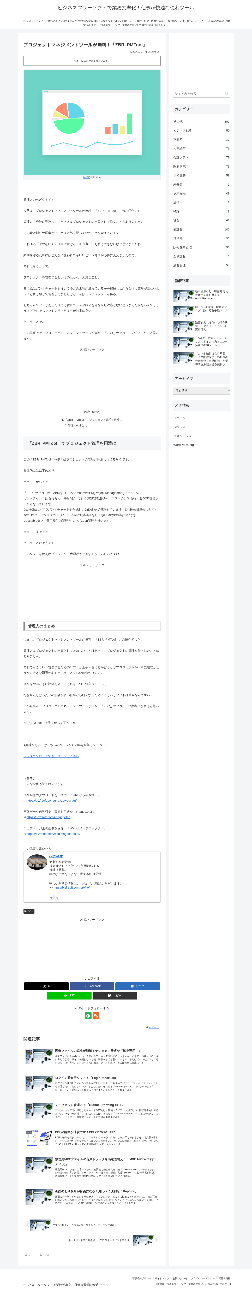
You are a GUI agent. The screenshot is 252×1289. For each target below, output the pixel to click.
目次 (87, 412)
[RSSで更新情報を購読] (57, 897)
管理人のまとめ (77, 425)
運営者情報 (224, 1278)
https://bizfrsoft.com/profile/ (71, 887)
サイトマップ (162, 1278)
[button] (115, 996)
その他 (30, 911)
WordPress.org (183, 445)
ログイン (179, 418)
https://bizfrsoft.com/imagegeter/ (48, 817)
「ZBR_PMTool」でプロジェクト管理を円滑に (93, 419)
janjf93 (86, 177)
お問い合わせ (180, 1278)
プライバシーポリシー (203, 1278)
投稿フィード (182, 427)
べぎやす (56, 856)
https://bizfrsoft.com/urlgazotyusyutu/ (52, 800)
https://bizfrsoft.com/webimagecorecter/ (53, 834)
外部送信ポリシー (141, 1278)
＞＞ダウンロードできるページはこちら (51, 756)
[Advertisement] (92, 376)
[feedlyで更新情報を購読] (51, 897)
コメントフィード (185, 436)
